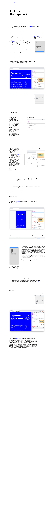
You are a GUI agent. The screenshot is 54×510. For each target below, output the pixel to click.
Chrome (14, 36)
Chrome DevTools (37, 36)
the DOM (10, 118)
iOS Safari (37, 281)
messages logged (18, 338)
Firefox (13, 41)
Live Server (30, 26)
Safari (10, 41)
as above (17, 201)
